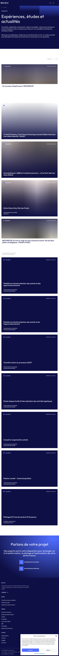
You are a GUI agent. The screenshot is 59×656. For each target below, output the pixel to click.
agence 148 (12, 653)
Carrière (3, 642)
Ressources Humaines (7, 628)
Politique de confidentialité (39, 653)
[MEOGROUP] (4, 3)
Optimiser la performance (8, 605)
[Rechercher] (50, 3)
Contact (3, 638)
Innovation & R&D (5, 621)
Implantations (5, 635)
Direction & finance (6, 612)
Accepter (30, 650)
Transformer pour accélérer (8, 600)
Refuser (48, 650)
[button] (56, 636)
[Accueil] (1, 7)
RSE (2, 623)
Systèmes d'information (7, 614)
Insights (3, 640)
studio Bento (6, 653)
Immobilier (4, 626)
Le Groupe (3, 592)
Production (4, 619)
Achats (3, 617)
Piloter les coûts (5, 602)
